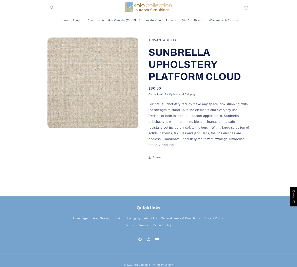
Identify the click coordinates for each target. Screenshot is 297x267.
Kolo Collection (142, 265)
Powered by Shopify (162, 265)
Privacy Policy (213, 218)
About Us (150, 218)
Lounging (133, 218)
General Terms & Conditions (180, 218)
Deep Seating (101, 218)
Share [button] (157, 157)
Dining (119, 218)
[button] (51, 7)
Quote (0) (293, 196)
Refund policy (162, 225)
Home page (80, 218)
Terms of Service (137, 225)
